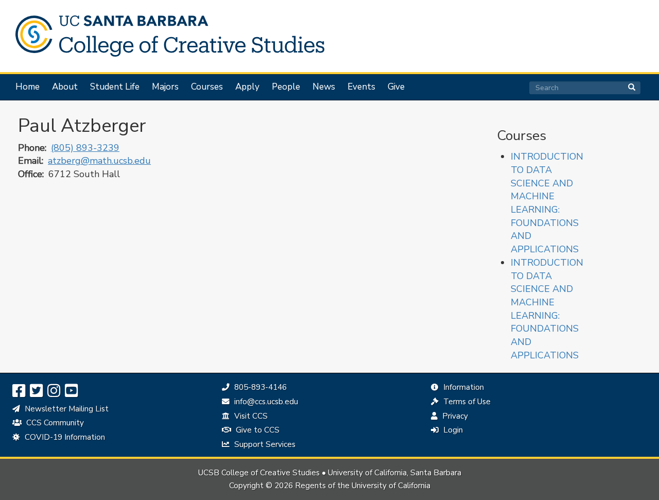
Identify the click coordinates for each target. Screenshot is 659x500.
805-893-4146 (259, 387)
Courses (207, 87)
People (286, 87)
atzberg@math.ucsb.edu (99, 160)
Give (396, 87)
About (65, 87)
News (324, 87)
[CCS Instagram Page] (53, 391)
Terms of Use (466, 401)
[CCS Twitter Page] (36, 391)
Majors (165, 87)
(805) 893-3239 (85, 148)
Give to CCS (257, 430)
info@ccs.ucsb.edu (265, 401)
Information (462, 387)
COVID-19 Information (64, 437)
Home (27, 87)
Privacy (454, 416)
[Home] (164, 36)
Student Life (115, 87)
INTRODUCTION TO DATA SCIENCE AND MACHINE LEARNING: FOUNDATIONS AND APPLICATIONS (547, 202)
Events (361, 87)
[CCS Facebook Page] (18, 391)
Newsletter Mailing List (66, 409)
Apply (247, 87)
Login (452, 430)
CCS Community (54, 423)
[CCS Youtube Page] (71, 391)
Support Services (264, 444)
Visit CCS (250, 416)
